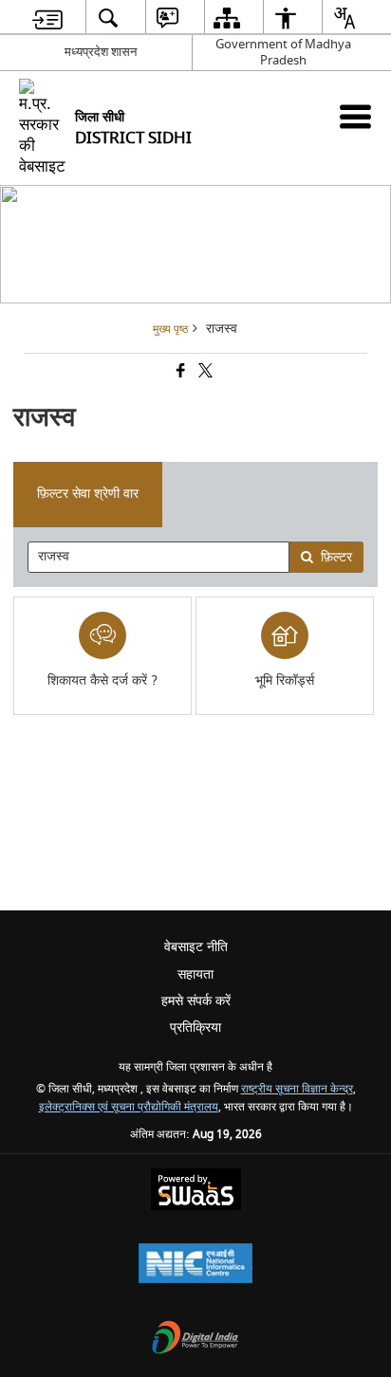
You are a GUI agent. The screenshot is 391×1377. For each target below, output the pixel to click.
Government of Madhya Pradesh (283, 52)
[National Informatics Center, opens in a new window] (195, 1265)
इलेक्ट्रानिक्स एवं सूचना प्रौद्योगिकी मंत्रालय (128, 1107)
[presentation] (158, 557)
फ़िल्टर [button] (336, 557)
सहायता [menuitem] (195, 974)
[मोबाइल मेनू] (355, 116)
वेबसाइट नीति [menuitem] (196, 947)
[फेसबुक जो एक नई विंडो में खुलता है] (179, 372)
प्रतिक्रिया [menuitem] (195, 1027)
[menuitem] (47, 17)
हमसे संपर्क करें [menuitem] (196, 1001)
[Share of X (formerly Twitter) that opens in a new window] (204, 372)
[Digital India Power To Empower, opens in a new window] (195, 1339)
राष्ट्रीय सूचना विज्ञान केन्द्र (297, 1089)
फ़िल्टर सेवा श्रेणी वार (88, 494)
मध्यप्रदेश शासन (101, 52)
